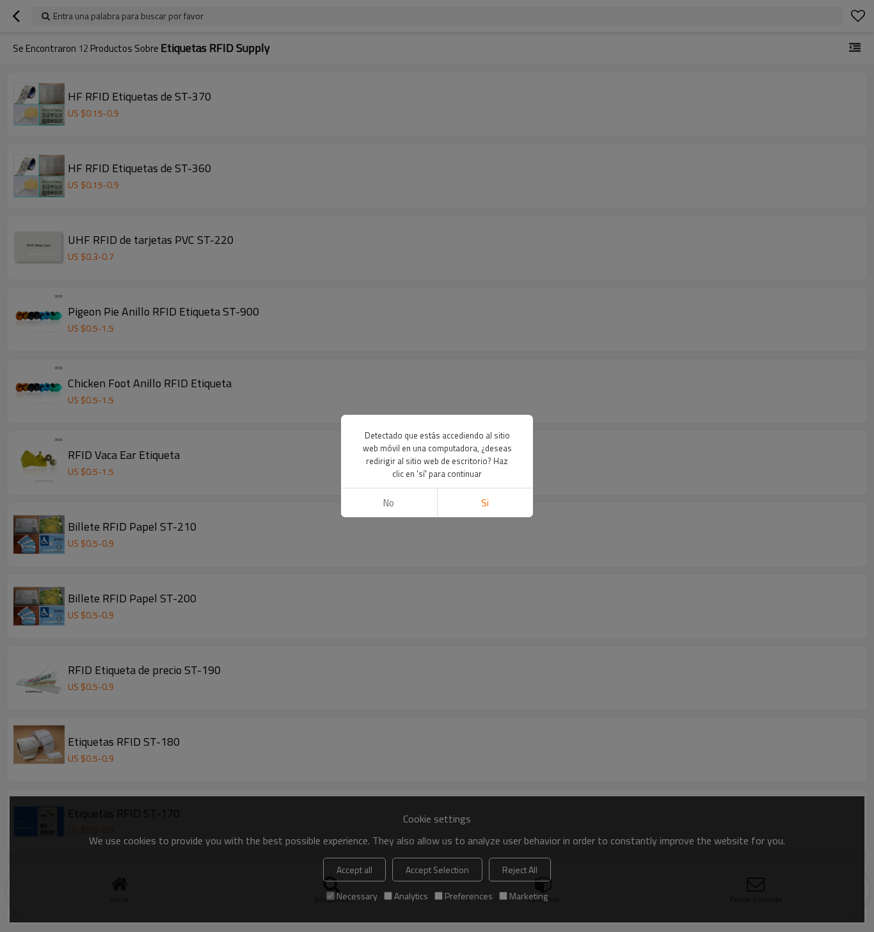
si (485, 502)
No (388, 502)
